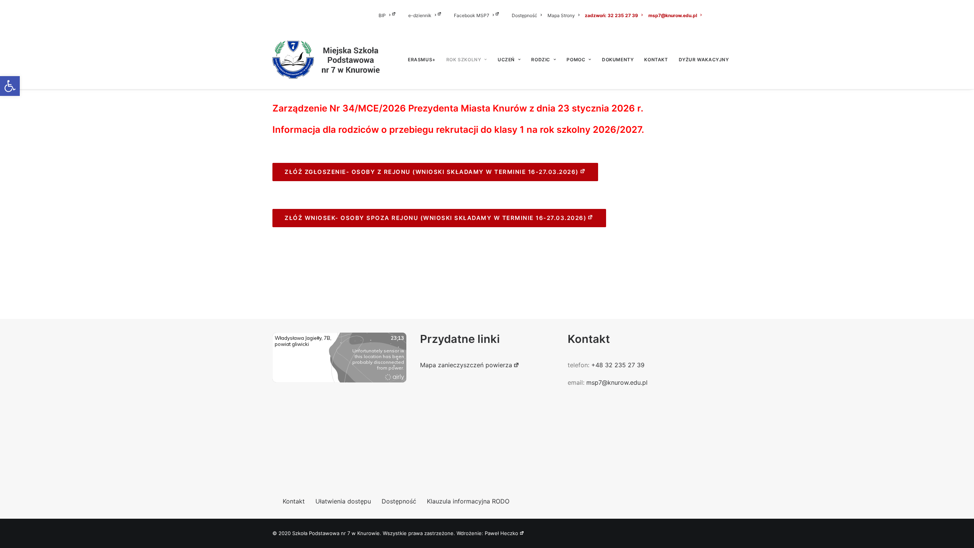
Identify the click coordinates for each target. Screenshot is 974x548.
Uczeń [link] (506, 59)
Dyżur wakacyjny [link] (704, 59)
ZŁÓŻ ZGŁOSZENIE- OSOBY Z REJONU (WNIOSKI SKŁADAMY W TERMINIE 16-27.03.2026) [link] (432, 171)
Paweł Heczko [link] (501, 533)
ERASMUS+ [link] (422, 59)
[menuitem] (392, 15)
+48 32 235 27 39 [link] (618, 365)
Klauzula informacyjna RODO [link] (468, 501)
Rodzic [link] (540, 59)
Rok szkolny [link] (463, 59)
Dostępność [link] (524, 15)
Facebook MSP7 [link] (471, 15)
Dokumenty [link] (617, 59)
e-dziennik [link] (419, 15)
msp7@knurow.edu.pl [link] (672, 15)
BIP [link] (382, 15)
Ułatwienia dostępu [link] (343, 501)
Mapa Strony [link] (561, 15)
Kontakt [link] (656, 59)
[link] (10, 86)
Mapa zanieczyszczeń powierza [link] (466, 365)
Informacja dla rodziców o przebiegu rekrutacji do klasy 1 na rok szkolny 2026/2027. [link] (458, 129)
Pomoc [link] (576, 59)
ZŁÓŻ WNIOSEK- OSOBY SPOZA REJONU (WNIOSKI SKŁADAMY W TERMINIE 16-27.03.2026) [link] (435, 217)
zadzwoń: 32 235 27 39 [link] (611, 15)
